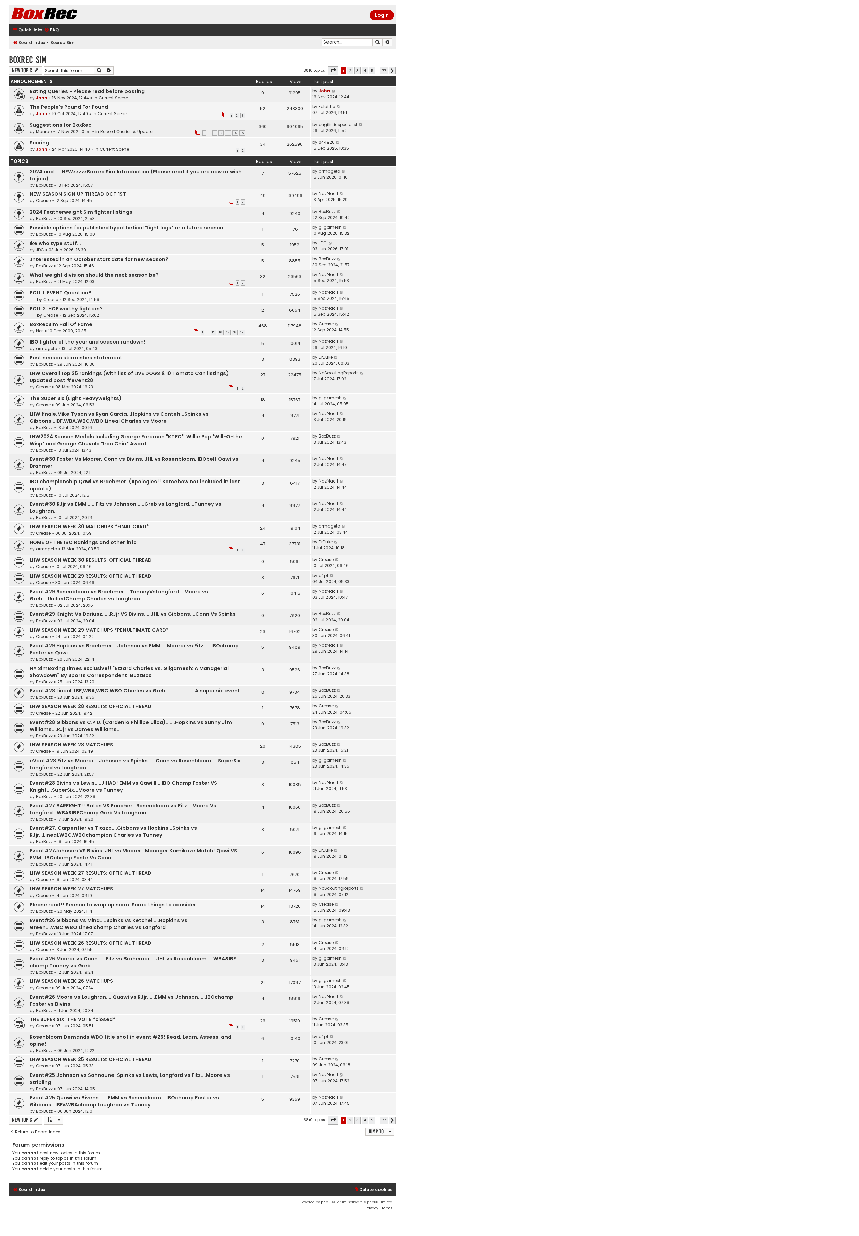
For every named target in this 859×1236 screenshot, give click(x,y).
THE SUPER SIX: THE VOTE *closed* (72, 1019)
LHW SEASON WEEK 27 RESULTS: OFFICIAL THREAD (90, 873)
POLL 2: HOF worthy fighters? (66, 308)
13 (228, 133)
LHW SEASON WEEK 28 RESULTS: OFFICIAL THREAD (90, 706)
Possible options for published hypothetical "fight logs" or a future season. (127, 227)
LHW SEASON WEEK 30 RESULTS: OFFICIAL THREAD (91, 560)
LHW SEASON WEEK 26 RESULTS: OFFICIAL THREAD (90, 943)
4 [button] (365, 70)
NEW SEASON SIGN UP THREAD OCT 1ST (78, 194)
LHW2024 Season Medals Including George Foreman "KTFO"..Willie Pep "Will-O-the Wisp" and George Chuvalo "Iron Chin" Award (136, 440)
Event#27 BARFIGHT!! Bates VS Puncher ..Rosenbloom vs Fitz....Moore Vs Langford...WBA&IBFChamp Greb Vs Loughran (123, 809)
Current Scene (113, 98)
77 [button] (384, 70)
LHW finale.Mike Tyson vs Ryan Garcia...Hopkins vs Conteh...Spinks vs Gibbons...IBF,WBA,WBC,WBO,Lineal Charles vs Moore (119, 417)
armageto (329, 171)
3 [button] (357, 70)
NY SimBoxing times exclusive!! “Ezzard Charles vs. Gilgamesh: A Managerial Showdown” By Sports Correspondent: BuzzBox (129, 672)
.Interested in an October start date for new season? (99, 259)
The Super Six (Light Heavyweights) (76, 398)
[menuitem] (51, 30)
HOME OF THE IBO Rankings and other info (83, 542)
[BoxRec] (61, 14)
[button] (333, 70)
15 (242, 133)
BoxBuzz (44, 185)
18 (234, 332)
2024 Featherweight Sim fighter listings (81, 212)
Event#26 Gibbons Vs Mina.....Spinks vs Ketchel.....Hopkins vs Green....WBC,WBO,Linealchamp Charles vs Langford (108, 924)
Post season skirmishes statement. (77, 357)
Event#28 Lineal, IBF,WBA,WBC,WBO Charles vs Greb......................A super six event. (135, 690)
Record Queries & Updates (127, 131)
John (41, 98)
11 (215, 133)
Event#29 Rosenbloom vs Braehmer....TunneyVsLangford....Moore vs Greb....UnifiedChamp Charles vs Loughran (119, 595)
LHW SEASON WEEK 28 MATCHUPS (71, 744)
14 (235, 133)
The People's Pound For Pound (69, 107)
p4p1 (323, 575)
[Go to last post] (334, 91)
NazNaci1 (328, 193)
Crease (43, 200)
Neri (40, 331)
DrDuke (326, 357)
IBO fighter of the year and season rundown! (88, 341)
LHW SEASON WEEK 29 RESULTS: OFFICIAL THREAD (90, 576)
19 (242, 332)
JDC (40, 250)
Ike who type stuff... (55, 243)
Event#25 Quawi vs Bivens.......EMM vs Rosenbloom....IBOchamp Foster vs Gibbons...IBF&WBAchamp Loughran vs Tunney (124, 1101)
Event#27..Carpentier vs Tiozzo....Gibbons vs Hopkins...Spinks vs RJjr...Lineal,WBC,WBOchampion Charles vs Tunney (113, 831)
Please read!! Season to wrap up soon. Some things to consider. (113, 904)
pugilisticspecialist (338, 124)
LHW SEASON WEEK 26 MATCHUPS (71, 981)
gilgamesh (330, 227)
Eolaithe (327, 106)
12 (221, 133)
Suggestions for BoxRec (60, 125)
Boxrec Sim (28, 60)
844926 (327, 142)
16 (220, 332)
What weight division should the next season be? (94, 275)
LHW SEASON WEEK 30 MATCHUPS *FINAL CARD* (89, 526)
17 (227, 332)
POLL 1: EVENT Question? (60, 292)
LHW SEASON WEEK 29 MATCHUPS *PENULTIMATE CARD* (99, 630)
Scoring (39, 142)
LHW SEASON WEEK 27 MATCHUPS (71, 888)
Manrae (44, 131)
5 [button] (372, 70)
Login (382, 15)
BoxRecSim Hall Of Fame (61, 324)
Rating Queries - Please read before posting (87, 91)
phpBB (326, 1202)
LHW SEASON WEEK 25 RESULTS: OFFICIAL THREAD (90, 1059)
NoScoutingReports (339, 373)
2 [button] (350, 70)
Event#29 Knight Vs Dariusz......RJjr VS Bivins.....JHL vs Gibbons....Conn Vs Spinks (133, 614)
